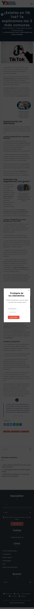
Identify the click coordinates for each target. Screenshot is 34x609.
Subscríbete (14, 317)
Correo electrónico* (12, 308)
